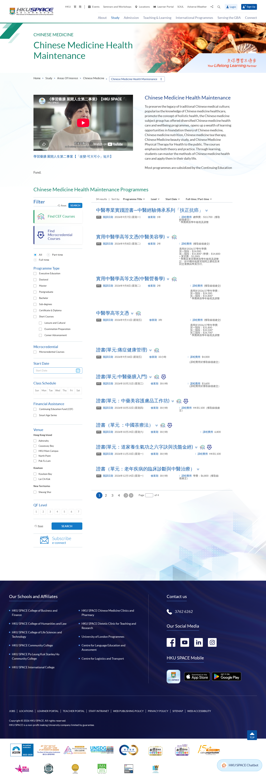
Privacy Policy (158, 711)
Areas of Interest (67, 78)
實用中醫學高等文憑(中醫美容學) (130, 236)
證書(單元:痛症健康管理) (121, 349)
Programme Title (132, 199)
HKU (68, 6)
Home (37, 78)
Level (154, 199)
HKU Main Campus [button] (48, 451)
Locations (144, 6)
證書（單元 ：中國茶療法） (124, 425)
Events (96, 6)
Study (48, 78)
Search (75, 205)
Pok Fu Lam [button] (45, 461)
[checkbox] (34, 273)
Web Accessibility (199, 711)
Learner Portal (165, 6)
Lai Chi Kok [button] (44, 479)
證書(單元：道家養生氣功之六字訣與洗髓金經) (144, 446)
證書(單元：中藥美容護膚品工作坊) (133, 400)
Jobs (12, 711)
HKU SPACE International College (33, 667)
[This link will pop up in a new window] (197, 676)
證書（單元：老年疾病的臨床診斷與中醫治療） (145, 468)
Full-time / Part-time (197, 199)
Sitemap (177, 711)
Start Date (171, 199)
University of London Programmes (103, 636)
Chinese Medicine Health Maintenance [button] (134, 79)
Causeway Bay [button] (46, 446)
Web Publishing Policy (128, 711)
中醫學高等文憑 (112, 313)
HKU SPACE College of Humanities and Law (39, 623)
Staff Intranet (99, 711)
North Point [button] (45, 456)
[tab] (57, 441)
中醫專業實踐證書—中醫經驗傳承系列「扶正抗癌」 (149, 210)
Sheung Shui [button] (45, 492)
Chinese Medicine (93, 78)
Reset (63, 205)
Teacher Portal (74, 711)
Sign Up (251, 6)
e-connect (61, 540)
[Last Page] (131, 495)
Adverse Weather (197, 6)
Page (141, 495)
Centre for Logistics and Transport (103, 658)
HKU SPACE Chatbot (243, 765)
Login (233, 6)
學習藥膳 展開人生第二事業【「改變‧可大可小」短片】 (73, 156)
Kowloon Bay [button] (45, 474)
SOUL (180, 6)
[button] (219, 7)
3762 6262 (184, 612)
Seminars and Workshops (117, 6)
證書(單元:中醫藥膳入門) (121, 376)
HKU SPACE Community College (32, 645)
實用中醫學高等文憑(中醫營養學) (130, 278)
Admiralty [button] (44, 441)
